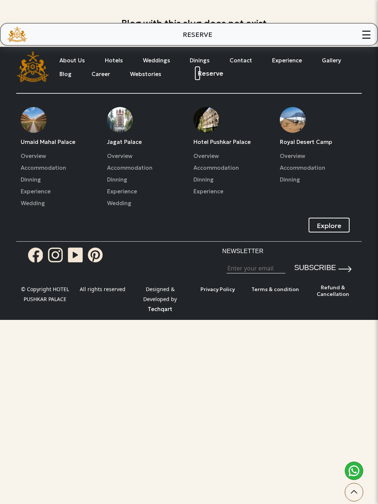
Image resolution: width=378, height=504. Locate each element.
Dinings (200, 60)
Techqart (160, 309)
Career (101, 74)
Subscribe (315, 267)
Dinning (31, 179)
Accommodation (43, 168)
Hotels (114, 60)
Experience (287, 60)
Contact (241, 60)
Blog (65, 74)
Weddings (156, 60)
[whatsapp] (354, 471)
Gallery (331, 60)
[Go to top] (354, 492)
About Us (72, 60)
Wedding (33, 203)
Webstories (145, 74)
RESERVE (197, 34)
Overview (33, 156)
